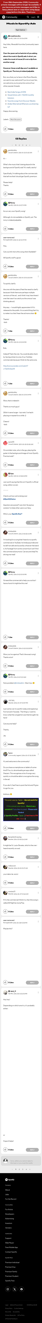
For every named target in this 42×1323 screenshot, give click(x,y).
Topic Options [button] (20, 30)
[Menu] (38, 17)
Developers (9, 1214)
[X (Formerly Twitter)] (14, 1289)
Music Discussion (16, 119)
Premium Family (11, 1271)
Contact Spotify (11, 1252)
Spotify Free (9, 1280)
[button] (38, 37)
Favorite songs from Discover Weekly (22, 101)
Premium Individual (12, 1262)
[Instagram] (7, 1289)
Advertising (9, 1218)
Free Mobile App (11, 1247)
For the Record (10, 1199)
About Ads (8, 1312)
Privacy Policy (8, 1308)
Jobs (7, 1194)
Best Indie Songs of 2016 (17, 92)
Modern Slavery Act (10, 1315)
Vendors (8, 1228)
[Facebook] (21, 1289)
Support (8, 1238)
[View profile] (5, 37)
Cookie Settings (18, 1308)
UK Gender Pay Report (11, 1319)
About (7, 1190)
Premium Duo (10, 1267)
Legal (6, 1305)
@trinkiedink (19, 683)
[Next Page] (30, 145)
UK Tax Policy (20, 1315)
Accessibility (16, 1312)
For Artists (9, 1209)
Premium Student (11, 1276)
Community (11, 17)
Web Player (9, 1243)
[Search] (28, 17)
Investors (8, 1223)
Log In (33, 17)
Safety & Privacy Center (16, 1305)
